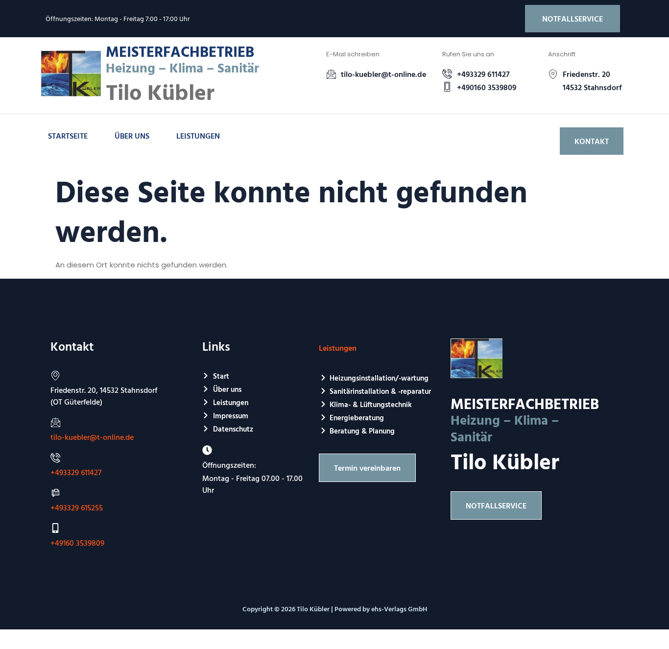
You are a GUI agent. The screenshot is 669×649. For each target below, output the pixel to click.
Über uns (132, 136)
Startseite (68, 136)
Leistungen (198, 136)
